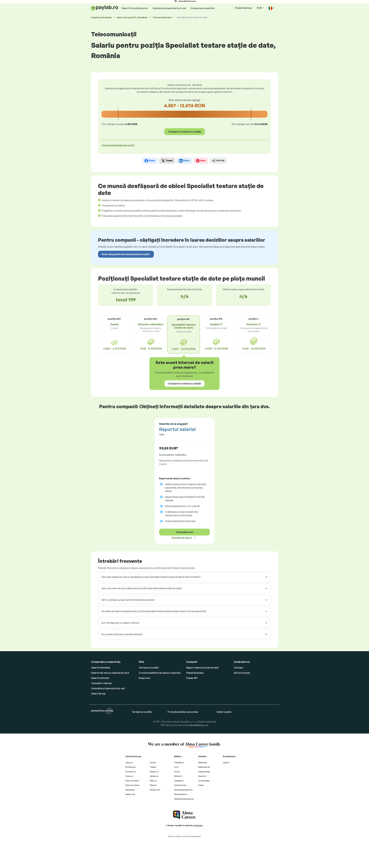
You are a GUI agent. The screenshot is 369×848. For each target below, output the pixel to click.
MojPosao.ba (204, 767)
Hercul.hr (202, 776)
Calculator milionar (101, 683)
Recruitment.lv (180, 794)
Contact (238, 667)
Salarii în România (100, 667)
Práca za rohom (132, 781)
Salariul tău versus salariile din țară (110, 672)
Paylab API (191, 678)
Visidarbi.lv (179, 781)
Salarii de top (98, 693)
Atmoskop (130, 790)
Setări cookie (224, 711)
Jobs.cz (129, 762)
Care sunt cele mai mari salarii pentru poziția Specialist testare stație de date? (141, 588)
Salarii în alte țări (100, 678)
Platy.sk (153, 785)
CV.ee (177, 771)
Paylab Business (243, 7)
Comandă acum (184, 532)
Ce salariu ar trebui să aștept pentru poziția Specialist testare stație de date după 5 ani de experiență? (153, 611)
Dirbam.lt (178, 776)
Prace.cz (129, 776)
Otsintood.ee (180, 785)
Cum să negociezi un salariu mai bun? (120, 622)
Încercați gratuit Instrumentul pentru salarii (126, 254)
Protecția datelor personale (183, 711)
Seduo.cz (154, 771)
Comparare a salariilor (202, 8)
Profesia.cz (130, 771)
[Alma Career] (184, 814)
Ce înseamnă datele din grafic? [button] (118, 145)
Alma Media (195, 725)
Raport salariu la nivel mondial (202, 667)
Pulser (201, 785)
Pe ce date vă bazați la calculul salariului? (122, 634)
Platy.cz (153, 781)
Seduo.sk (154, 776)
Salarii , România (132, 17)
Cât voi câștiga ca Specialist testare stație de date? (128, 599)
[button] (271, 8)
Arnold (153, 762)
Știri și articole (242, 672)
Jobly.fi (226, 762)
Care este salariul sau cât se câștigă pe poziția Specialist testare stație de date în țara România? (150, 576)
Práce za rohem (132, 785)
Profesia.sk (130, 767)
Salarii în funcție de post (135, 8)
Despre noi (144, 678)
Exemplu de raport (182, 537)
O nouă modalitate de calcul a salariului (160, 672)
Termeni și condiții (149, 667)
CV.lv (176, 767)
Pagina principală (101, 17)
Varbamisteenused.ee (184, 799)
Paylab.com (155, 790)
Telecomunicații (162, 17)
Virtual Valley (204, 781)
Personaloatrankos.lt (183, 790)
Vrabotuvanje (204, 771)
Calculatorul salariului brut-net (169, 8)
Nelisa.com (130, 794)
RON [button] (259, 7)
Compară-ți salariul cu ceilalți (184, 131)
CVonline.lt (179, 762)
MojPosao (202, 762)
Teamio (153, 767)
